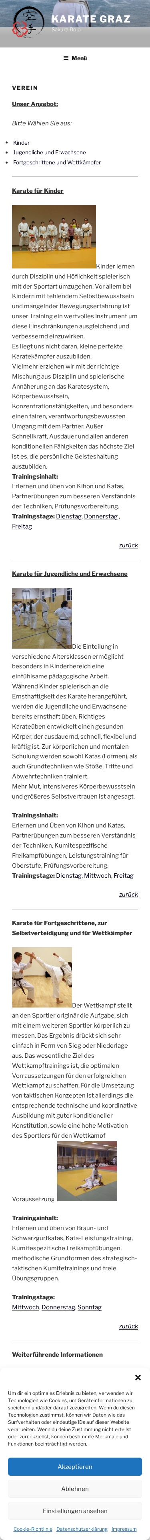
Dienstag (69, 516)
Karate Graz (91, 19)
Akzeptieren (75, 1466)
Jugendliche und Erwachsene (49, 152)
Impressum (124, 1529)
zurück (128, 545)
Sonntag (90, 1307)
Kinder (21, 142)
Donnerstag (101, 516)
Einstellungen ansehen (75, 1511)
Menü (79, 58)
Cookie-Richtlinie (33, 1529)
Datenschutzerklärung (82, 1529)
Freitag (22, 526)
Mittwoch (97, 875)
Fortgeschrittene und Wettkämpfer (57, 162)
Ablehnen (75, 1489)
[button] (138, 1378)
